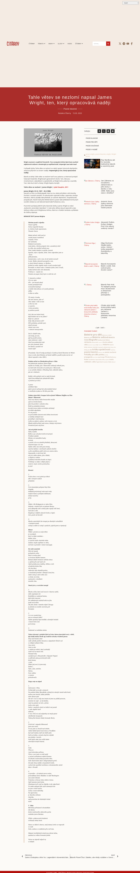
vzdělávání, (88, 362)
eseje (97, 345)
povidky (106, 354)
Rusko (86, 359)
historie (106, 344)
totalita (111, 359)
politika (101, 354)
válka (94, 362)
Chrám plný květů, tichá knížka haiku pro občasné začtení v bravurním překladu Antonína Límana (108, 311)
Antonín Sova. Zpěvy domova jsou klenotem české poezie (107, 204)
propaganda (88, 357)
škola (109, 362)
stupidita (107, 359)
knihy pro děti (88, 350)
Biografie (93, 339)
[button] (99, 131)
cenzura (87, 342)
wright (108, 154)
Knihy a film (113, 347)
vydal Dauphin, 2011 (61, 187)
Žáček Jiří (113, 362)
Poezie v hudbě (91, 149)
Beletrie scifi (88, 337)
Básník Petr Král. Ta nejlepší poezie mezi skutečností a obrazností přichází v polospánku (108, 290)
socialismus (92, 359)
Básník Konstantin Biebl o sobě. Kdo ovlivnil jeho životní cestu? (108, 267)
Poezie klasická (70, 109)
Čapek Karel (99, 362)
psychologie (101, 357)
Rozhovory (113, 357)
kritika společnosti (101, 349)
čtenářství (105, 362)
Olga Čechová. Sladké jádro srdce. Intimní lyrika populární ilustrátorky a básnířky (107, 248)
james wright (90, 154)
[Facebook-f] (131, 43)
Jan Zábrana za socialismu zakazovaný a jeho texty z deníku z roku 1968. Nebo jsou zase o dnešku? (107, 187)
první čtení (95, 357)
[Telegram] (124, 43)
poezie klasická (100, 154)
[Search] (108, 43)
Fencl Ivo (100, 344)
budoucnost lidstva (104, 340)
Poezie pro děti (91, 142)
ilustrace (90, 347)
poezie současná (110, 352)
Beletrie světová (100, 337)
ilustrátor (95, 347)
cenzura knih (94, 342)
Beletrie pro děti (93, 334)
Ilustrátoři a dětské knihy (104, 347)
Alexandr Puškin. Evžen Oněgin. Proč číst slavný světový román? (108, 225)
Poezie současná (92, 146)
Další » (103, 328)
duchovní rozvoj (91, 344)
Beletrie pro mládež (106, 335)
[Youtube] (127, 43)
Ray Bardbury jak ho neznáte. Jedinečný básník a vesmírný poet (108, 163)
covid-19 (100, 342)
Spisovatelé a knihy (100, 359)
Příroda (107, 357)
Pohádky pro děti (91, 354)
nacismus (113, 350)
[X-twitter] (120, 43)
